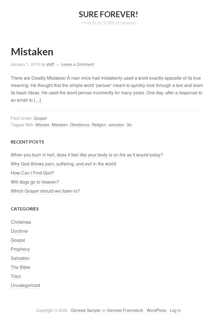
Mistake (42, 124)
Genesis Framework (125, 310)
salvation (116, 124)
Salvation (20, 258)
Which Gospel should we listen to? (45, 191)
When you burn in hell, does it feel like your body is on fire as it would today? (87, 154)
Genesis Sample (85, 310)
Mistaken (32, 51)
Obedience (80, 124)
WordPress (156, 310)
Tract (16, 276)
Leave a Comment (77, 64)
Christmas (21, 222)
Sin (129, 124)
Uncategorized (25, 285)
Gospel (40, 118)
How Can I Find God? (32, 172)
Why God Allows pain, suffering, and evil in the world (63, 163)
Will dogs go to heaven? (35, 181)
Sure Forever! (108, 14)
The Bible (20, 267)
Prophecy (20, 249)
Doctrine (19, 231)
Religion (99, 124)
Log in (175, 310)
